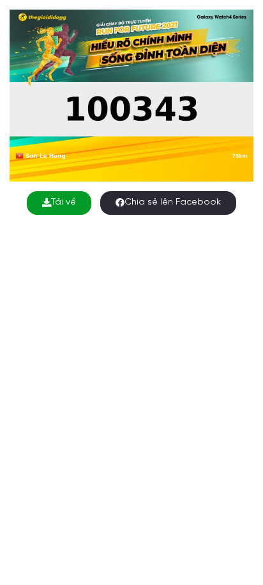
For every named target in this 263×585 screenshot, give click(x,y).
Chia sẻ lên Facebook (172, 202)
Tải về (63, 202)
